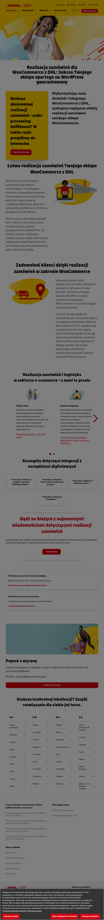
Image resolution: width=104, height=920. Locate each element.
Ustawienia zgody (11, 916)
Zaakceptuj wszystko (90, 916)
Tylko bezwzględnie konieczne (64, 916)
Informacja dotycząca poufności (15, 911)
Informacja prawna (34, 911)
